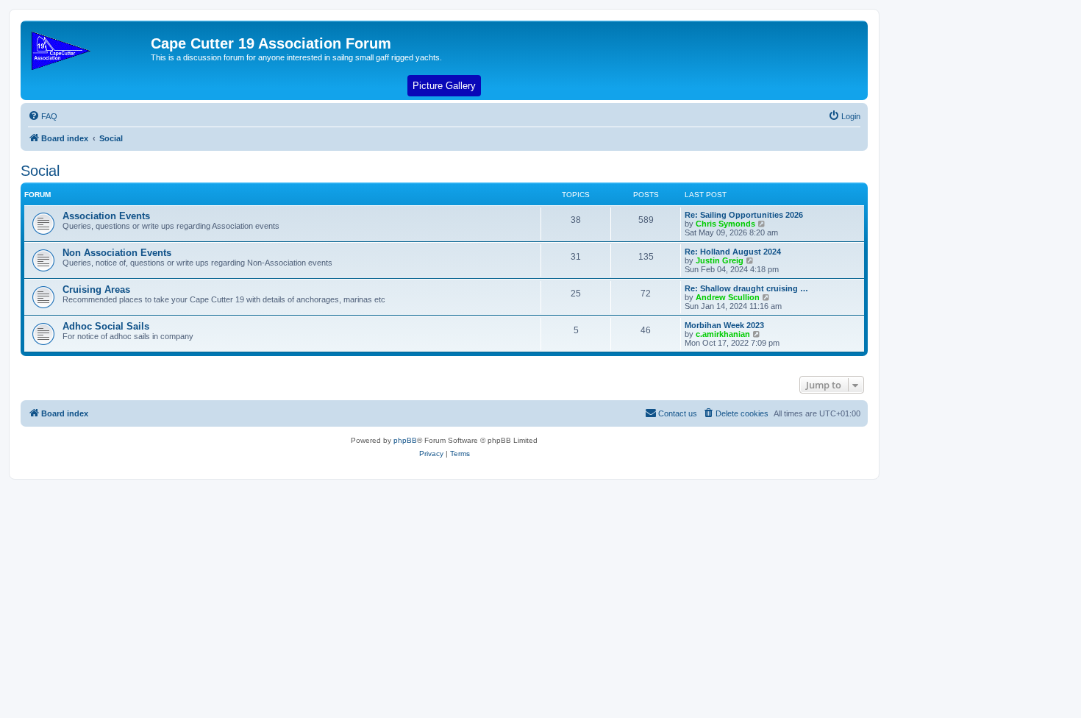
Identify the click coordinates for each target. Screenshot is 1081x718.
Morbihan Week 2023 (724, 325)
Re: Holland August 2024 (733, 251)
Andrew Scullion (728, 297)
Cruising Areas (96, 289)
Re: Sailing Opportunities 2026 (744, 214)
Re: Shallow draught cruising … (746, 288)
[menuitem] (42, 116)
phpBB (405, 440)
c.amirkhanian (723, 334)
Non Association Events (117, 252)
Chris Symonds (725, 223)
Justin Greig (719, 260)
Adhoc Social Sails (106, 326)
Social (40, 171)
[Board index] (87, 47)
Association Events (106, 215)
